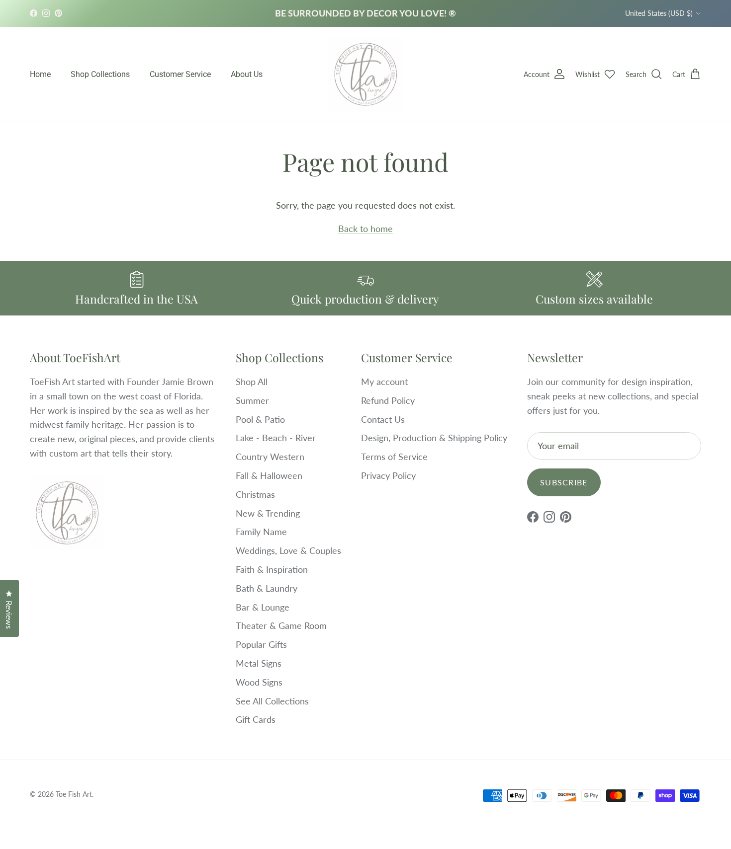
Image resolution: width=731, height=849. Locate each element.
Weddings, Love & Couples (288, 550)
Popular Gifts (261, 644)
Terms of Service (394, 456)
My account (384, 381)
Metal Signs (258, 663)
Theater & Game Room (281, 625)
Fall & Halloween (269, 475)
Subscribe (564, 482)
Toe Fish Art (74, 794)
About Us (247, 74)
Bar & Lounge (262, 607)
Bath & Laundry (266, 588)
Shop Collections (100, 74)
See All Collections (272, 700)
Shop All (252, 381)
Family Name (261, 531)
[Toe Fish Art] (365, 74)
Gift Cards (255, 719)
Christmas (255, 494)
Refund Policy (388, 400)
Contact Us (383, 419)
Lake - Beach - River (276, 437)
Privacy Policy (388, 475)
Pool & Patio (260, 419)
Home (40, 74)
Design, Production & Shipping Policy (434, 437)
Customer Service (180, 74)
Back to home (365, 228)
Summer (252, 400)
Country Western (270, 456)
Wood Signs (259, 682)
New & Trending (268, 513)
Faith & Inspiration (272, 569)
